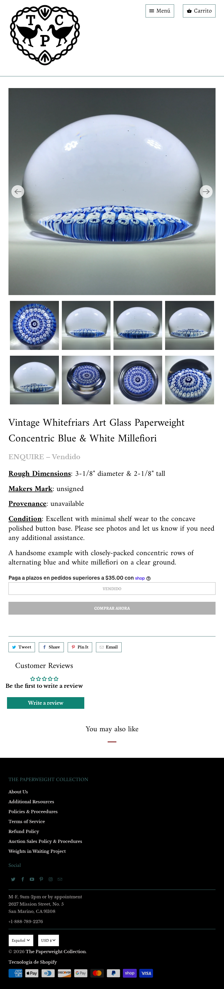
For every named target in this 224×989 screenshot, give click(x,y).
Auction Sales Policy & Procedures (45, 841)
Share (54, 647)
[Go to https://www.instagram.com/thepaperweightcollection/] (50, 879)
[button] (160, 10)
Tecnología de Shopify (32, 962)
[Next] (206, 191)
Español (19, 940)
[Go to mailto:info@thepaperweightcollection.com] (59, 879)
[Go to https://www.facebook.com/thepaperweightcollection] (22, 879)
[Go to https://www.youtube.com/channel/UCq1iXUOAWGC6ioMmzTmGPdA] (31, 879)
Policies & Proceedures (33, 811)
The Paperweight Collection (56, 951)
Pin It (83, 647)
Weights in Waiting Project (37, 851)
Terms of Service (26, 821)
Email (112, 647)
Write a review (45, 703)
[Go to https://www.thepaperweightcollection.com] (44, 38)
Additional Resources (31, 801)
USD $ (46, 940)
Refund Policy (23, 831)
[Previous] (17, 191)
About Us (18, 792)
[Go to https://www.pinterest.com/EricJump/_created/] (41, 879)
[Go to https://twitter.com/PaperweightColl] (13, 879)
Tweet (24, 647)
